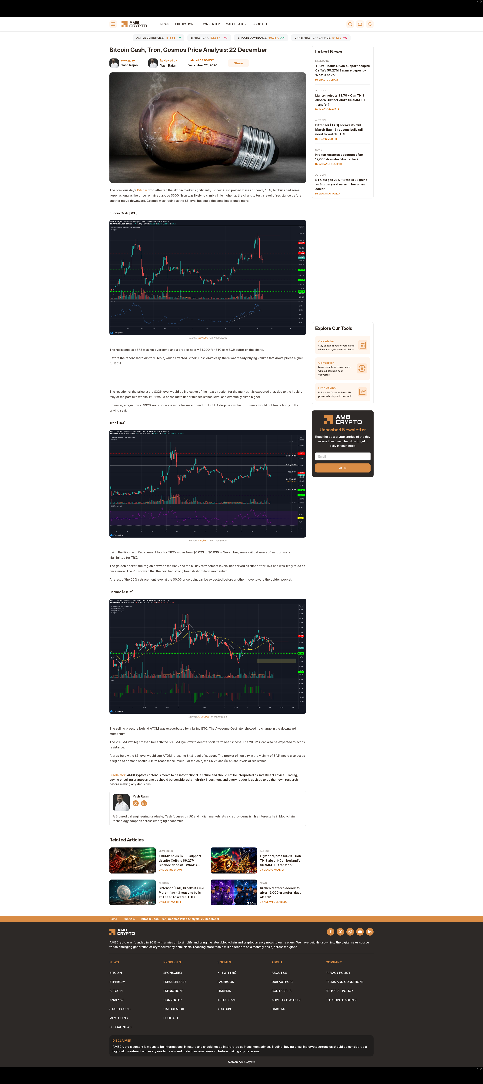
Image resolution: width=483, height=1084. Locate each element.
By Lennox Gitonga (327, 193)
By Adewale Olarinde (273, 901)
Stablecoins (120, 1009)
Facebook (226, 982)
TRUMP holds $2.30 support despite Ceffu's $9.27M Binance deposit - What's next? (180, 860)
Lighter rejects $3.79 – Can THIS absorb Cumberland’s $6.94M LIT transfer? (280, 860)
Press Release (174, 982)
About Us (279, 973)
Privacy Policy (338, 973)
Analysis (116, 1000)
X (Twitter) (227, 973)
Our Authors (282, 982)
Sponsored (172, 973)
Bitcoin (142, 190)
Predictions (185, 24)
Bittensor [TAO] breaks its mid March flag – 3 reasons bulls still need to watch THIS (181, 892)
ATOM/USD (203, 716)
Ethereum (117, 982)
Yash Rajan (129, 65)
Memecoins (166, 851)
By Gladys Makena (272, 869)
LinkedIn (224, 991)
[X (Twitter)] (136, 803)
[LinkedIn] (144, 803)
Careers (278, 1009)
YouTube (225, 1009)
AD (478, 1)
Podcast (260, 24)
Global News (120, 1027)
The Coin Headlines (341, 1000)
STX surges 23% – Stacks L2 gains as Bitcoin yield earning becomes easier (341, 184)
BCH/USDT (204, 337)
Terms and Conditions (345, 982)
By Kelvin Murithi (170, 901)
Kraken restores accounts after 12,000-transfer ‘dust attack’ (280, 892)
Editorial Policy (339, 991)
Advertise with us (286, 1000)
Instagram (226, 1000)
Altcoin (265, 851)
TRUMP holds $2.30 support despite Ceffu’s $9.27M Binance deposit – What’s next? (342, 70)
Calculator (236, 24)
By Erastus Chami (170, 869)
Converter (211, 24)
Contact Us (281, 991)
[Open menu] (113, 24)
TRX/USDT (203, 540)
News (164, 24)
